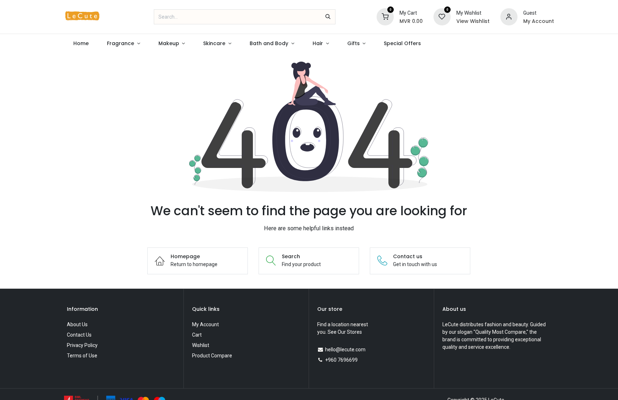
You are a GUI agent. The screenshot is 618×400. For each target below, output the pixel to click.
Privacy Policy (82, 345)
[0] (385, 16)
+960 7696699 (341, 360)
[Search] (328, 17)
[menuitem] (81, 43)
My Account (205, 324)
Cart (197, 335)
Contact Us (79, 335)
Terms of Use (82, 355)
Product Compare (212, 355)
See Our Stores (345, 332)
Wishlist (200, 345)
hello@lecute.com (345, 349)
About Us (77, 324)
